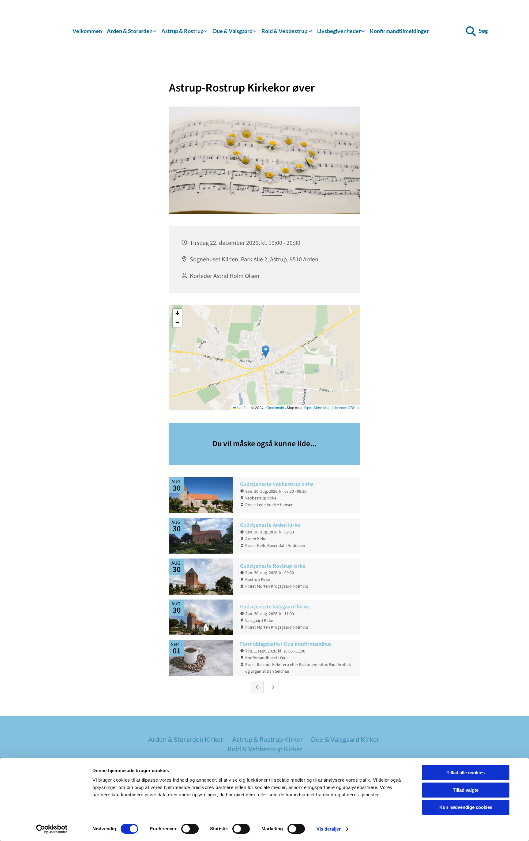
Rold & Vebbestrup (284, 31)
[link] (131, 31)
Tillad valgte (465, 790)
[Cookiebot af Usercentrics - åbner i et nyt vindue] (52, 829)
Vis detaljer (329, 829)
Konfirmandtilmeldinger (399, 31)
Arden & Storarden (129, 31)
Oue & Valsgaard (232, 31)
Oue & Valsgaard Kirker (345, 739)
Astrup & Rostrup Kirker (267, 739)
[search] (471, 31)
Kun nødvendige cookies (465, 807)
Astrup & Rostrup (182, 31)
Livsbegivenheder (339, 31)
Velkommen (87, 31)
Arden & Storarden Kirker (185, 739)
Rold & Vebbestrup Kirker (265, 749)
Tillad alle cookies (466, 772)
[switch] (190, 829)
